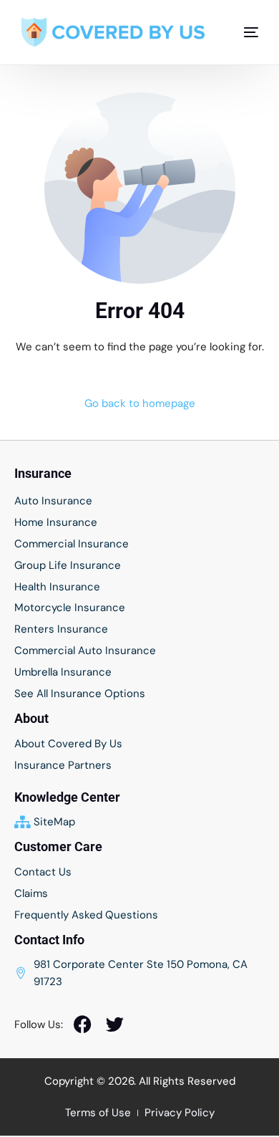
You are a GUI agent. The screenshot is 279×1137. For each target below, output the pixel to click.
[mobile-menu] (244, 32)
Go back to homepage (139, 403)
